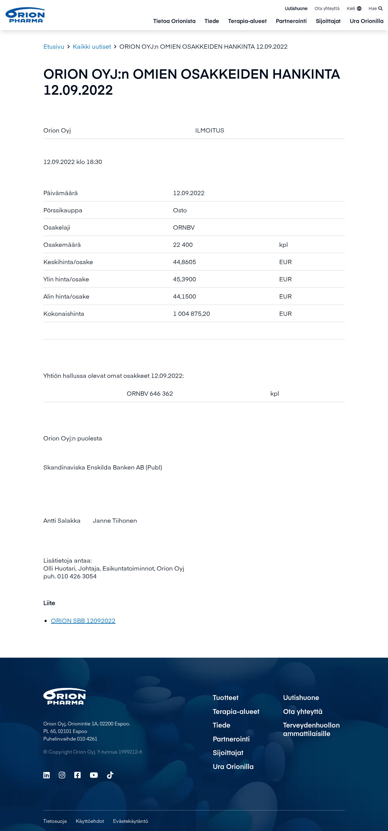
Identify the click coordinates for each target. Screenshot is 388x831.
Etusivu (53, 46)
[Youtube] (94, 775)
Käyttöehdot (90, 820)
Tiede (212, 21)
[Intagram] (62, 775)
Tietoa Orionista (174, 21)
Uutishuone (296, 8)
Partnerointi (291, 21)
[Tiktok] (110, 775)
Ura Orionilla (366, 21)
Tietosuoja (55, 820)
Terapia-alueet (247, 21)
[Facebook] (77, 775)
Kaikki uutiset (92, 46)
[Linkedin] (46, 775)
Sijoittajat (328, 21)
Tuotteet (226, 697)
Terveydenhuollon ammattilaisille (311, 729)
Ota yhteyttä (327, 8)
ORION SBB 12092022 (83, 620)
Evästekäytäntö (130, 820)
